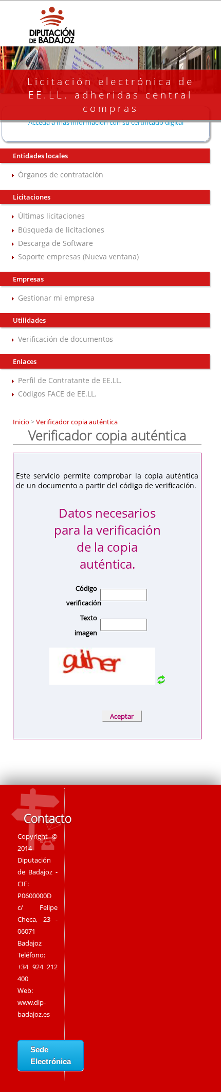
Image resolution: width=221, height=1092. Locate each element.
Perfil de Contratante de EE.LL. (70, 380)
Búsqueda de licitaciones (61, 230)
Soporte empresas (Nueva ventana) (78, 256)
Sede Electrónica (50, 1055)
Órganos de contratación (60, 174)
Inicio (22, 421)
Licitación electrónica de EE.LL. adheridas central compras (110, 95)
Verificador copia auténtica (76, 421)
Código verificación (81, 596)
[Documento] (161, 682)
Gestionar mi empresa (56, 298)
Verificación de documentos (65, 339)
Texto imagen (86, 625)
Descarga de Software (55, 243)
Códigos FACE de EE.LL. (57, 394)
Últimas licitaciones (51, 216)
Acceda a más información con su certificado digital (105, 122)
